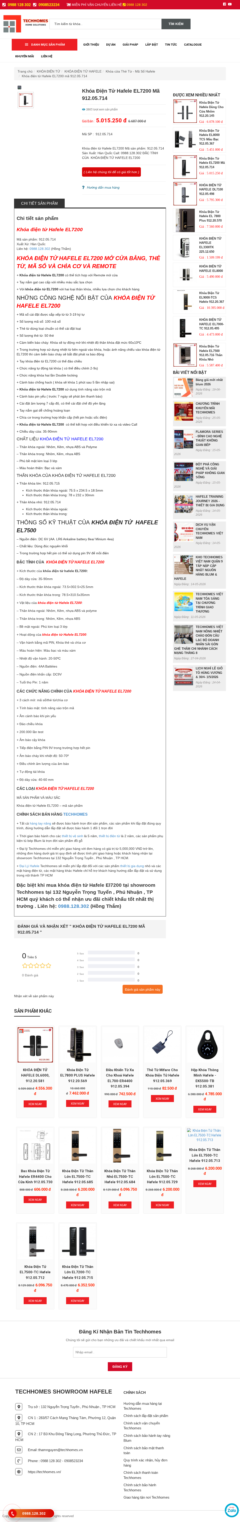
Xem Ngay (35, 1104)
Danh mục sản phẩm (47, 44)
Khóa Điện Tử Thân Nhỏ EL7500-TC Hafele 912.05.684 (119, 1176)
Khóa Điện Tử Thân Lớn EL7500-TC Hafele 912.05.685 (77, 1176)
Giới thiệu (91, 44)
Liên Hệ (46, 56)
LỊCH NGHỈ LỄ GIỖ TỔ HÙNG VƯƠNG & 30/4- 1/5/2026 (209, 673)
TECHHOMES (75, 814)
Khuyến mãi (24, 56)
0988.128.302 (40, 249)
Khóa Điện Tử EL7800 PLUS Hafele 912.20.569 (77, 1075)
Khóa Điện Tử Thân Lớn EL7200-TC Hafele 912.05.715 (77, 1272)
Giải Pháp (130, 44)
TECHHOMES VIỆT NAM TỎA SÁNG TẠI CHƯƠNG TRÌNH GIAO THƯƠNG (209, 602)
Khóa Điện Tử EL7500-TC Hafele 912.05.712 (35, 1272)
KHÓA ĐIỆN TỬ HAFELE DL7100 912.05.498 (211, 189)
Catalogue (193, 44)
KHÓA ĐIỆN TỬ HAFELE (82, 71)
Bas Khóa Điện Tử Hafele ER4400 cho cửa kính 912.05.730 (35, 1176)
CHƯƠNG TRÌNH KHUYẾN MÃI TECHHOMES (208, 408)
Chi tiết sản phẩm (39, 203)
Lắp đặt (151, 44)
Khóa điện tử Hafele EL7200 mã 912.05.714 (54, 76)
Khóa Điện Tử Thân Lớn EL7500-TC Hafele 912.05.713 (204, 1155)
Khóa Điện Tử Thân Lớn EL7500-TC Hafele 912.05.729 (162, 1176)
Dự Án (111, 44)
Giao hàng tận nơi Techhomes (146, 1497)
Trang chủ (25, 71)
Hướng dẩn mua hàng (103, 187)
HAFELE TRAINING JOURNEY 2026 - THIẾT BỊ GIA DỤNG (210, 501)
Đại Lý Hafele (29, 866)
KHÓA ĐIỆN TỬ (48, 71)
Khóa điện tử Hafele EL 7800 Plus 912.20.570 (210, 216)
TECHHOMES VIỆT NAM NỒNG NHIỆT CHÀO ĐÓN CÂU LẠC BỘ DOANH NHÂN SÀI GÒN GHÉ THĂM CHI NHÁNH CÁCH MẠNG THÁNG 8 (198, 640)
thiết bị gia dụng (132, 866)
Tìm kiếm (176, 24)
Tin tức (171, 44)
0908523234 (49, 5)
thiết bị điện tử (109, 836)
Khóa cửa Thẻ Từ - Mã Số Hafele (130, 71)
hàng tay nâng (40, 823)
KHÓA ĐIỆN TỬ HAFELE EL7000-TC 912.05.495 (211, 324)
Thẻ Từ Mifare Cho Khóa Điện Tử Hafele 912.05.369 (162, 1075)
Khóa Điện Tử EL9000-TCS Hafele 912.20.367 (211, 297)
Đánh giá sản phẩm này (142, 989)
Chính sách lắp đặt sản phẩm (146, 1416)
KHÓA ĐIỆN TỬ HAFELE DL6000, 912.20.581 (35, 1075)
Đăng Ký (120, 1367)
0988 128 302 (19, 5)
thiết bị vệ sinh (72, 836)
